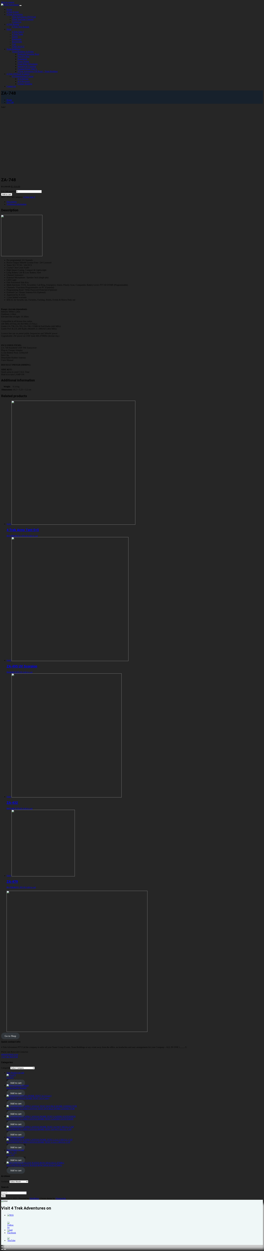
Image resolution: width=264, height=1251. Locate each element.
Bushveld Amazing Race (28, 54)
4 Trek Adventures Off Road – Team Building (38, 71)
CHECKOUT (18, 46)
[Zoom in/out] (10, 1246)
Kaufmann (16, 39)
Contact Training (25, 84)
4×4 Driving (23, 79)
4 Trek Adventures (15, 14)
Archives (5, 1181)
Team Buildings (13, 49)
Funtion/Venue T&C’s (27, 69)
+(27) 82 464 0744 (9, 1057)
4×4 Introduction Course (22, 76)
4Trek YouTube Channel (22, 19)
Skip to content (7, 2)
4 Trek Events (13, 12)
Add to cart (6, 194)
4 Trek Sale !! (18, 32)
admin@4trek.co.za (9, 1054)
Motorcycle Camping (27, 66)
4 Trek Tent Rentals (20, 27)
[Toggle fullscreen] (8, 1246)
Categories (5, 1068)
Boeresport (22, 59)
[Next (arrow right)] (5, 1249)
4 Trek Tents (17, 34)
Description (12, 202)
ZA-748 (10, 102)
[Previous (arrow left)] (2, 1249)
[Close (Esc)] (2, 1246)
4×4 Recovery (24, 81)
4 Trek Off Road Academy (18, 74)
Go (3, 1196)
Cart (14, 44)
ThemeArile (60, 1198)
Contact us (16, 22)
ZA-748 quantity (8, 191)
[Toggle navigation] (20, 5)
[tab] (135, 202)
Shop (9, 29)
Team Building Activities (23, 51)
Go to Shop (10, 1036)
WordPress (34, 1198)
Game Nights (23, 61)
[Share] (5, 1246)
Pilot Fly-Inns (23, 56)
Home (9, 9)
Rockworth (17, 41)
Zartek (15, 37)
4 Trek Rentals (13, 24)
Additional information (16, 204)
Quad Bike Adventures (28, 64)
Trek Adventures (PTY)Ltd (24, 17)
